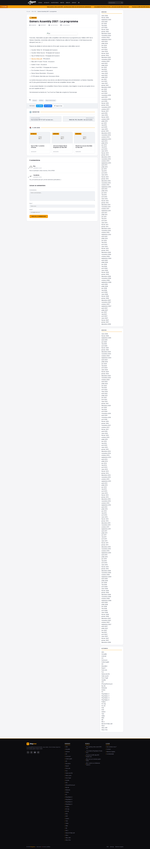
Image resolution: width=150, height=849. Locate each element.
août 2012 (104, 189)
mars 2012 (104, 198)
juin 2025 (104, 23)
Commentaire (32, 190)
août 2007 (104, 308)
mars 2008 (104, 294)
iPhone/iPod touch (106, 684)
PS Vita (103, 704)
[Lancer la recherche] (121, 2)
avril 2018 (104, 101)
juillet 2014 (104, 143)
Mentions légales (111, 751)
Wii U (103, 721)
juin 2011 (103, 216)
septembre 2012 (106, 187)
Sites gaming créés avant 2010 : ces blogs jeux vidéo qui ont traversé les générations (36, 6)
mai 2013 (104, 171)
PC (102, 692)
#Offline (41, 100)
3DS (102, 652)
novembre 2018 (106, 99)
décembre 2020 (106, 87)
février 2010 (105, 248)
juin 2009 (104, 264)
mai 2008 (104, 290)
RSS (108, 846)
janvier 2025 (105, 31)
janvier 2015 (105, 131)
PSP (102, 710)
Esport (103, 668)
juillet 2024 (104, 43)
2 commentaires (65, 25)
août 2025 (104, 21)
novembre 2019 (106, 95)
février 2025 (105, 29)
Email (31, 209)
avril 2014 (104, 149)
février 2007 (105, 320)
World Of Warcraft (106, 724)
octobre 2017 (105, 109)
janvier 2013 (105, 179)
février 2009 (105, 272)
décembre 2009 (106, 252)
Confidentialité (110, 754)
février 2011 (104, 224)
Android (103, 656)
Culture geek (105, 662)
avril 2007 (104, 316)
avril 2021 (104, 81)
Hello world (104, 676)
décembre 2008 (106, 276)
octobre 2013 (105, 161)
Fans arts (104, 670)
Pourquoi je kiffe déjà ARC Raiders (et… (92, 755)
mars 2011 (104, 222)
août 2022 (104, 75)
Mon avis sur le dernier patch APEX (93, 759)
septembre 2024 (106, 39)
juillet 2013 (104, 167)
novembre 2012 (106, 183)
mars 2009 (104, 270)
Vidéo (103, 716)
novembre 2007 (106, 302)
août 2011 (104, 212)
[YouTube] (34, 752)
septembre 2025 (106, 19)
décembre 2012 (106, 181)
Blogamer (33, 846)
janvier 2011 (104, 226)
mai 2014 (104, 147)
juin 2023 (104, 67)
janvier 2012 (105, 203)
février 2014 (105, 153)
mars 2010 (104, 246)
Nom (31, 203)
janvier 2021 (105, 85)
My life (103, 686)
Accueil (40, 2)
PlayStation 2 (105, 694)
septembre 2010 (106, 234)
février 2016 (105, 117)
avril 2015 (104, 127)
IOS (102, 682)
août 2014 (104, 141)
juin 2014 (104, 145)
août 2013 (104, 165)
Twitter (40, 105)
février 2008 (105, 296)
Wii (102, 720)
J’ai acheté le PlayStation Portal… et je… (94, 751)
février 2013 (105, 177)
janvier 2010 (105, 250)
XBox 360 (104, 727)
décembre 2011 (105, 204)
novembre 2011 (106, 206)
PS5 (102, 708)
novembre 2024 (106, 35)
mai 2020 (104, 91)
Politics (103, 702)
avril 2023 (104, 71)
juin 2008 (104, 288)
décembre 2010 (106, 228)
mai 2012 (104, 194)
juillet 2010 (104, 238)
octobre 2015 (105, 119)
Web (102, 718)
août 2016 (104, 113)
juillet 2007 (104, 310)
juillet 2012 (104, 191)
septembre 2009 (106, 258)
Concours (55, 133)
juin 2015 (104, 123)
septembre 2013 (106, 163)
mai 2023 (104, 69)
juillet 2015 (104, 121)
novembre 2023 (106, 59)
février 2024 (105, 53)
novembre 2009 (106, 254)
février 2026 (105, 17)
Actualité (46, 2)
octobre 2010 (105, 232)
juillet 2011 (104, 214)
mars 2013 (104, 175)
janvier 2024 (105, 55)
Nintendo (104, 688)
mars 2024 (104, 51)
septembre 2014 (106, 139)
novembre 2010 (106, 230)
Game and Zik (105, 674)
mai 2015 (104, 125)
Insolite (68, 2)
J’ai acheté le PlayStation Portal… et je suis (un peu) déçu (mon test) (78, 6)
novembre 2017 (106, 107)
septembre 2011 (106, 210)
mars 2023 (104, 73)
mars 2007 (104, 318)
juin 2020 (104, 89)
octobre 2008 (105, 280)
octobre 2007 (105, 304)
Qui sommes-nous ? (112, 746)
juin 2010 (104, 240)
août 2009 (104, 260)
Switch (62, 2)
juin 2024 (104, 45)
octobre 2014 (105, 137)
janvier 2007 (105, 322)
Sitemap (112, 846)
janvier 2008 (105, 298)
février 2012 (105, 200)
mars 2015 (104, 129)
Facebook (48, 105)
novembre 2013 (106, 159)
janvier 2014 (105, 155)
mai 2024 (104, 47)
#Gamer (35, 100)
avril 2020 (104, 93)
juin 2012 (104, 193)
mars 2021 (104, 83)
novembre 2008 (106, 278)
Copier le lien (59, 105)
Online (103, 690)
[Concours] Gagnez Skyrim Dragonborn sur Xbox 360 (60, 146)
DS (102, 664)
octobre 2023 (105, 61)
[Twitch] (38, 752)
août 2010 (104, 236)
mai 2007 (104, 314)
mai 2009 (104, 266)
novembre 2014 (106, 135)
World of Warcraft (36, 58)
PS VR (103, 706)
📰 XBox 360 (33, 17)
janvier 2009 (105, 274)
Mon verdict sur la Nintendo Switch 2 (93, 764)
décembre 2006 (106, 324)
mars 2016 (104, 115)
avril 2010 (104, 244)
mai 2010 (104, 242)
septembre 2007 (106, 306)
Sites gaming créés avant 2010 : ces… (94, 747)
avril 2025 (104, 27)
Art (102, 658)
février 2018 (105, 103)
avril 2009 (104, 268)
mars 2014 (104, 151)
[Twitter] (28, 752)
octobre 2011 (105, 208)
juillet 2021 (104, 77)
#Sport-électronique (50, 100)
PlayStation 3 (105, 696)
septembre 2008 (106, 282)
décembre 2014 (106, 133)
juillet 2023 (104, 65)
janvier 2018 (105, 105)
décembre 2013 (106, 157)
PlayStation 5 (54, 2)
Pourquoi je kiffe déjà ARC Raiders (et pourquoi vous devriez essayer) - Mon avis (119, 6)
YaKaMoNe (33, 25)
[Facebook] (31, 752)
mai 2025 (104, 25)
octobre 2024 (105, 37)
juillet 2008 (104, 286)
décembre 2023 (106, 57)
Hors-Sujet (104, 678)
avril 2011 (104, 220)
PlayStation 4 (105, 698)
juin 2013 (104, 169)
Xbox (103, 725)
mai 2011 (103, 218)
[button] (78, 2)
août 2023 (104, 63)
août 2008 (104, 284)
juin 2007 (104, 312)
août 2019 (104, 97)
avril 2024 (104, 49)
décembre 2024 (106, 33)
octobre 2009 (105, 256)
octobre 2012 (105, 185)
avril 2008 (104, 292)
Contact (74, 2)
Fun (102, 672)
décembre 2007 (106, 300)
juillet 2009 (104, 262)
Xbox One (104, 729)
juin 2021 (104, 79)
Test (102, 714)
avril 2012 (104, 197)
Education (104, 666)
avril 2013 (104, 173)
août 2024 (104, 41)
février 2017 (105, 111)
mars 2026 (104, 15)
